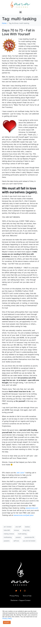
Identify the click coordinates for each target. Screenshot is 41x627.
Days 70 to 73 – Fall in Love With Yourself (18, 32)
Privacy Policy (14, 596)
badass (27, 527)
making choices (9, 534)
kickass (16, 530)
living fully (26, 530)
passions (6, 541)
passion (18, 537)
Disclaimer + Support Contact (20, 600)
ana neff (18, 527)
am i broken (7, 527)
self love (16, 541)
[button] (20, 12)
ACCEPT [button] (6, 622)
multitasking (8, 537)
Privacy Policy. (7, 618)
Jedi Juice (20, 473)
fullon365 (7, 530)
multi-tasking (22, 534)
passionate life (29, 537)
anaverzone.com (32, 508)
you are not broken (29, 541)
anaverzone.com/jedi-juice (23, 515)
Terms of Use (27, 596)
